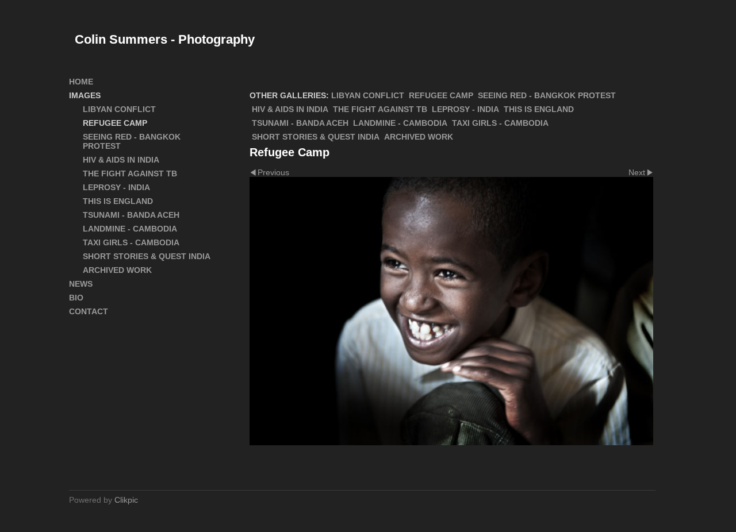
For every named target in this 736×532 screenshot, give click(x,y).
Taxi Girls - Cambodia (500, 123)
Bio (76, 297)
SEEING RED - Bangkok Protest (547, 95)
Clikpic (126, 499)
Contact (88, 311)
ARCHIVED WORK (418, 136)
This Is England (539, 109)
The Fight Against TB (380, 109)
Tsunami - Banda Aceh (300, 123)
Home (81, 81)
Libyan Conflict (367, 95)
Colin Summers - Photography (165, 39)
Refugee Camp (441, 95)
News (81, 283)
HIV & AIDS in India (290, 109)
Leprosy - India (465, 109)
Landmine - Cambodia (400, 123)
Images (85, 95)
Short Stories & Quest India (315, 136)
